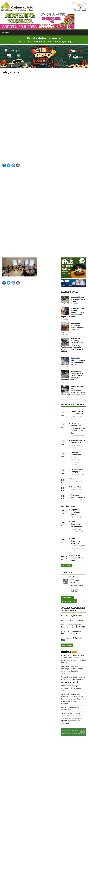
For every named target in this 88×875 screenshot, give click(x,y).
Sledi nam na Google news (13, 165)
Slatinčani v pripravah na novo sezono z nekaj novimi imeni (78, 361)
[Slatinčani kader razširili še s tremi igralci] (65, 300)
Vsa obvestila (67, 645)
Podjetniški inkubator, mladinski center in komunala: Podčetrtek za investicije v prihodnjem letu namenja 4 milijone (72, 345)
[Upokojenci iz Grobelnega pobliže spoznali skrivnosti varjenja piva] (65, 327)
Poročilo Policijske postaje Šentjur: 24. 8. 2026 (71, 632)
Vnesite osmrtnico (68, 601)
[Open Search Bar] (85, 32)
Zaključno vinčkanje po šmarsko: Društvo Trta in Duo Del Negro (78, 428)
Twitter (9, 165)
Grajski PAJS (76, 487)
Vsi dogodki (66, 566)
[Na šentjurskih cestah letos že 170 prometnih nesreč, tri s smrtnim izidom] (65, 374)
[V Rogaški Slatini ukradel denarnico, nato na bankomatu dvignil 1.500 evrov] (65, 311)
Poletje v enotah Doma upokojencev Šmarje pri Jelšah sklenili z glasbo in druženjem (73, 390)
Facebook (4, 165)
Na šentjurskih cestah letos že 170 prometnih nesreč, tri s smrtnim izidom (72, 375)
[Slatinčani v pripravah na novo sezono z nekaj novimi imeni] (65, 361)
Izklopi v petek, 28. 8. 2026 (71, 616)
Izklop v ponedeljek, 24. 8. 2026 (71, 639)
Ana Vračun (76, 585)
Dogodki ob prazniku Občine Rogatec (77, 557)
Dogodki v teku (68, 506)
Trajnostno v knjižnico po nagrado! (76, 512)
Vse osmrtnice (67, 598)
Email (18, 165)
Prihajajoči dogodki (73, 404)
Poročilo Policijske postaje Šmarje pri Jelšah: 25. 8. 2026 (73, 626)
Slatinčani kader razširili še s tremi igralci (78, 299)
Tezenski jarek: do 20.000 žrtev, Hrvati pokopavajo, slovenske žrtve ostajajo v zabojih (73, 679)
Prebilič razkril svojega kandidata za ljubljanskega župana (71, 688)
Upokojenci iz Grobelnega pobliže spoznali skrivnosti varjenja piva (72, 328)
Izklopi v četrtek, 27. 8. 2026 (72, 620)
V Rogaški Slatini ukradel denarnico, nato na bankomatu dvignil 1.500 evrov (72, 312)
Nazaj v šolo (75, 479)
